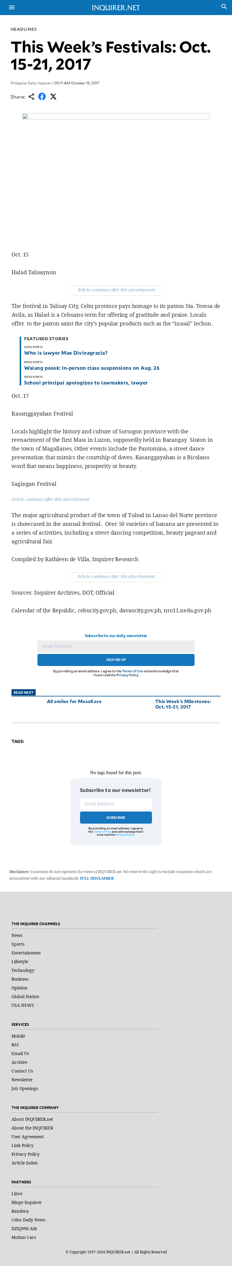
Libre (16, 1193)
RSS (15, 1045)
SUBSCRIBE (116, 817)
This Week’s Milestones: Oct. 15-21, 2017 (183, 704)
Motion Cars (23, 1237)
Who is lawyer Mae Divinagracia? (66, 352)
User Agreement (27, 1136)
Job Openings (24, 1088)
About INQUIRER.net (32, 1119)
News (16, 935)
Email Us (20, 1053)
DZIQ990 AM (24, 1228)
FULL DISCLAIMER (97, 878)
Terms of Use (132, 671)
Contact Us (22, 1071)
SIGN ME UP (116, 659)
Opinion (19, 988)
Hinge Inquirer (26, 1202)
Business (19, 979)
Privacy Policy (127, 675)
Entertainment (26, 953)
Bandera (20, 1211)
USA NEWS (22, 1005)
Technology (22, 970)
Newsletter (22, 1079)
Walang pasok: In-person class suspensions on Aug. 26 (92, 367)
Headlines (24, 29)
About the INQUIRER (32, 1128)
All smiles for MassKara (74, 701)
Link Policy (22, 1145)
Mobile (18, 1036)
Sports (17, 944)
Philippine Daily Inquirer (31, 82)
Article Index (24, 1163)
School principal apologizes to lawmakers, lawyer (86, 382)
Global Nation (25, 996)
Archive (19, 1062)
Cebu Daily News (28, 1220)
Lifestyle (19, 961)
